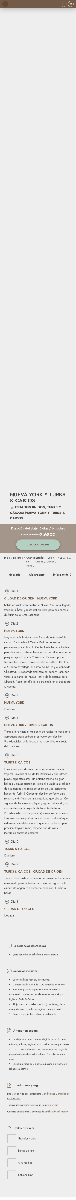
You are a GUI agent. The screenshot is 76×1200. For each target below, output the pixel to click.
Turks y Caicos (50, 560)
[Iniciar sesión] (70, 4)
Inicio (7, 558)
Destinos (18, 558)
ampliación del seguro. (56, 1111)
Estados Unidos (40, 560)
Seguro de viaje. (50, 1105)
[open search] (63, 4)
